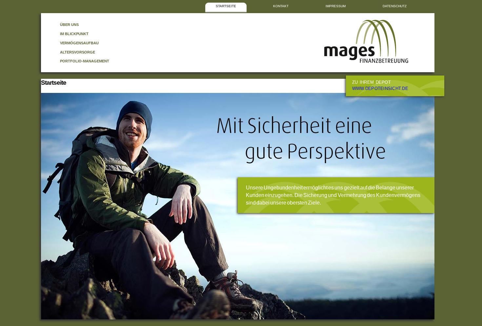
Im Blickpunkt (74, 34)
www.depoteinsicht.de (380, 88)
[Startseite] (366, 61)
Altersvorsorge (77, 52)
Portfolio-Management (84, 61)
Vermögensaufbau (79, 43)
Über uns (69, 25)
